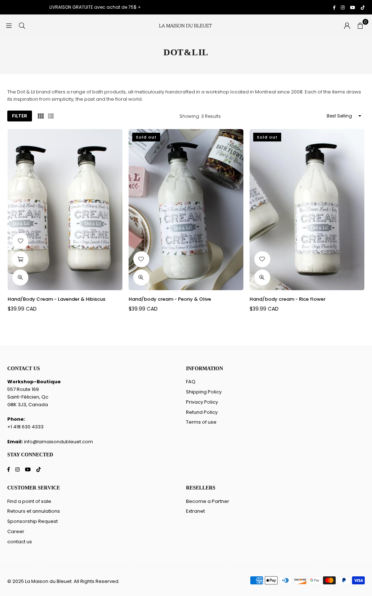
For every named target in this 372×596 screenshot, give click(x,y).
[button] (360, 25)
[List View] (51, 116)
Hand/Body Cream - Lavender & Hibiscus (56, 299)
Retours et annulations (33, 511)
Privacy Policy (202, 402)
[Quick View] (20, 277)
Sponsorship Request (32, 521)
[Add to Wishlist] (20, 241)
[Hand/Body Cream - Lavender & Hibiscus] (65, 209)
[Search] (21, 25)
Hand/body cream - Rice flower (288, 299)
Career (15, 531)
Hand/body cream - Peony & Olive (170, 299)
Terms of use (201, 422)
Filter (19, 115)
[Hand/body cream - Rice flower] (307, 209)
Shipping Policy (204, 391)
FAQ (190, 381)
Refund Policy (202, 412)
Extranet (195, 511)
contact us (19, 541)
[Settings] (346, 25)
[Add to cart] (20, 259)
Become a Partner (207, 501)
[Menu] (8, 25)
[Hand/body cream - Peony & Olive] (186, 209)
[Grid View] (41, 116)
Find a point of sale (29, 501)
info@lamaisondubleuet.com (58, 441)
